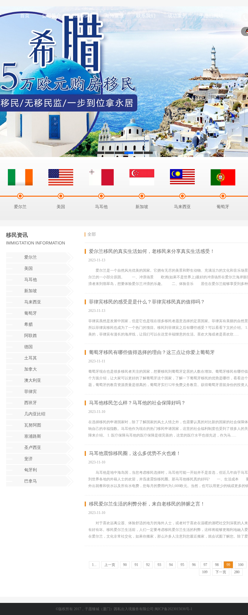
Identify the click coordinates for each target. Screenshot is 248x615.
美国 (28, 268)
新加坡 (30, 291)
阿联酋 (30, 335)
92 (148, 565)
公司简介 (51, 15)
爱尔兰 (30, 257)
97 (205, 565)
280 (237, 572)
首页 (25, 15)
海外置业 (114, 15)
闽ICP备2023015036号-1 (173, 609)
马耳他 (30, 279)
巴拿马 (30, 481)
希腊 (28, 324)
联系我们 (145, 15)
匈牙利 (30, 470)
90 (125, 565)
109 (204, 572)
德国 (28, 347)
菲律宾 (30, 391)
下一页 (220, 572)
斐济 (28, 458)
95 (182, 565)
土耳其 (30, 358)
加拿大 (30, 369)
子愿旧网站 (211, 15)
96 (194, 565)
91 (136, 565)
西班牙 (30, 403)
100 (240, 565)
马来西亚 (32, 302)
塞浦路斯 (32, 436)
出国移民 (83, 15)
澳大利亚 (32, 380)
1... (94, 565)
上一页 (109, 565)
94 (171, 565)
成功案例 (177, 15)
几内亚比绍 (34, 414)
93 (159, 565)
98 (217, 565)
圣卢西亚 (32, 447)
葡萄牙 (30, 313)
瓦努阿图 (32, 425)
